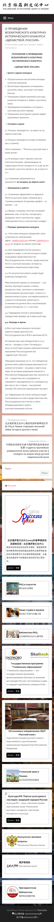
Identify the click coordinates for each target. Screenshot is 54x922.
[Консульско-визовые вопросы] (27, 841)
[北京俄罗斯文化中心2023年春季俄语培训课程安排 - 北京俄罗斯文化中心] (27, 534)
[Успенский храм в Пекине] (27, 775)
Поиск (8, 469)
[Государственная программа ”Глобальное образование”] (27, 672)
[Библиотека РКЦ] (27, 634)
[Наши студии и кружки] (27, 612)
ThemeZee (42, 910)
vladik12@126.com (20, 240)
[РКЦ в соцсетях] (27, 588)
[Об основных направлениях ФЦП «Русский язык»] (27, 731)
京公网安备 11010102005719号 (28, 914)
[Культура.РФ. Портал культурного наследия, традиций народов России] (27, 808)
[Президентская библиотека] (27, 891)
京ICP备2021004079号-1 (27, 917)
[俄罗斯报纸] (27, 866)
